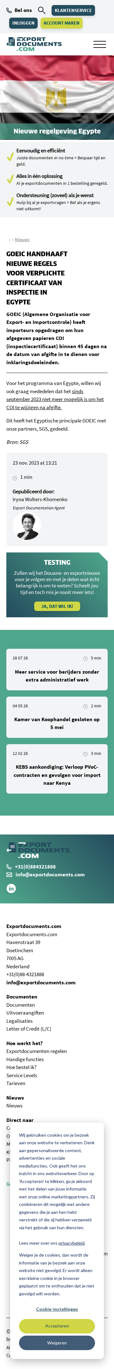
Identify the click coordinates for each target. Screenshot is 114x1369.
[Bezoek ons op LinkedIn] (11, 891)
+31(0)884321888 (35, 866)
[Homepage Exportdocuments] (34, 44)
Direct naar (20, 1120)
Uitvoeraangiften (25, 1012)
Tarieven (15, 1083)
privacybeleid (72, 1243)
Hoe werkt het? (24, 1043)
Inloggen (23, 23)
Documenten (21, 996)
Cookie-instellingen (57, 1309)
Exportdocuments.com (33, 926)
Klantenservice (73, 10)
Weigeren (57, 1342)
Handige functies (25, 1059)
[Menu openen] (100, 44)
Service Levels (21, 1075)
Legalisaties (19, 1020)
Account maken (61, 23)
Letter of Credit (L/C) (28, 1028)
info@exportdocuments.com (50, 874)
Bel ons (23, 10)
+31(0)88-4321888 (25, 974)
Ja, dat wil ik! (57, 606)
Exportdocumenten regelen (36, 1051)
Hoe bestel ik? (21, 1067)
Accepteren (57, 1325)
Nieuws (22, 239)
